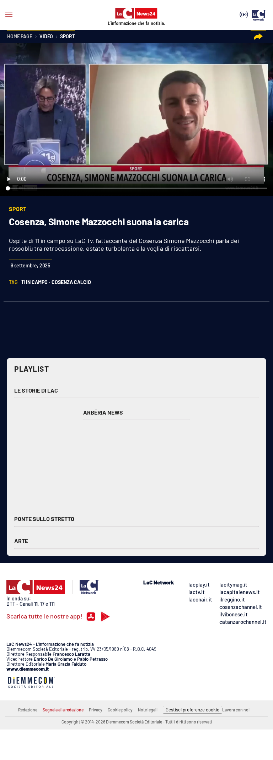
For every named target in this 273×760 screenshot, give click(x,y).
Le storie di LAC (36, 390)
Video (46, 36)
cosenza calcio (71, 282)
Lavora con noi (236, 709)
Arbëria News (103, 412)
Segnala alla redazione (63, 709)
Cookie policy (120, 709)
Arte (21, 540)
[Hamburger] (8, 14)
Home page (19, 36)
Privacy (95, 709)
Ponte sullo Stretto (44, 518)
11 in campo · (35, 282)
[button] (258, 37)
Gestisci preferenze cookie (192, 709)
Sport (67, 36)
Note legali (147, 709)
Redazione (27, 709)
